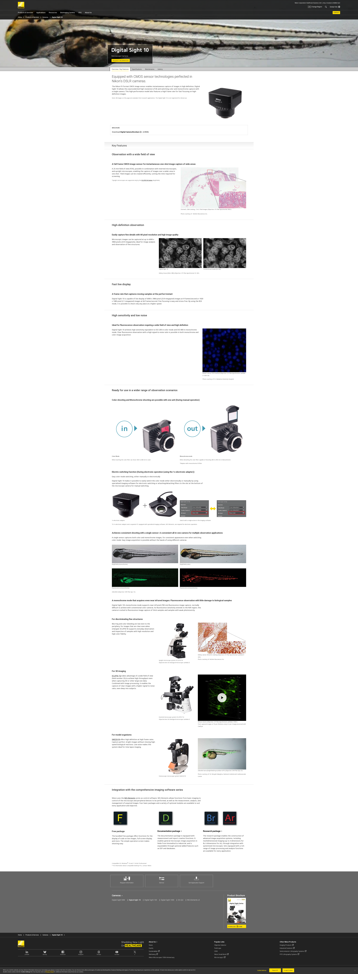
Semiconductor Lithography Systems (292, 951)
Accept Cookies (288, 970)
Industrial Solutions (286, 948)
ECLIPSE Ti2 (116, 676)
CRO (80, 13)
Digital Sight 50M (118, 900)
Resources (53, 13)
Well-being (152, 954)
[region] (179, 970)
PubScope (217, 948)
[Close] (355, 970)
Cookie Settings (261, 970)
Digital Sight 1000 (167, 900)
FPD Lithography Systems (288, 954)
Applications (40, 13)
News (151, 945)
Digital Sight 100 (150, 900)
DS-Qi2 (180, 900)
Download (235, 926)
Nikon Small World (220, 954)
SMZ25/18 (116, 739)
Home (20, 17)
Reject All (275, 970)
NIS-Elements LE (193, 900)
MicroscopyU (218, 957)
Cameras (45, 17)
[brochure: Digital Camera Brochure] (236, 922)
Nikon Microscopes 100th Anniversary (161, 957)
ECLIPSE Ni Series (147, 180)
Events (151, 948)
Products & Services (25, 13)
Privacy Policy (49, 972)
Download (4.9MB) (130, 132)
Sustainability (153, 951)
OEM (216, 951)
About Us (88, 13)
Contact (336, 12)
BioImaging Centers (67, 13)
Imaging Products (285, 945)
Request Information (120, 60)
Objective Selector (220, 945)
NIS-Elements (129, 798)
